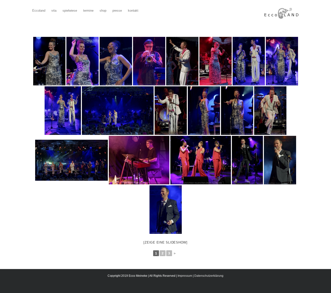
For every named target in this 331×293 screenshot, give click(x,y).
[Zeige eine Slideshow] (165, 242)
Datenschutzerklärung (208, 275)
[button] (145, 10)
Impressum (185, 275)
